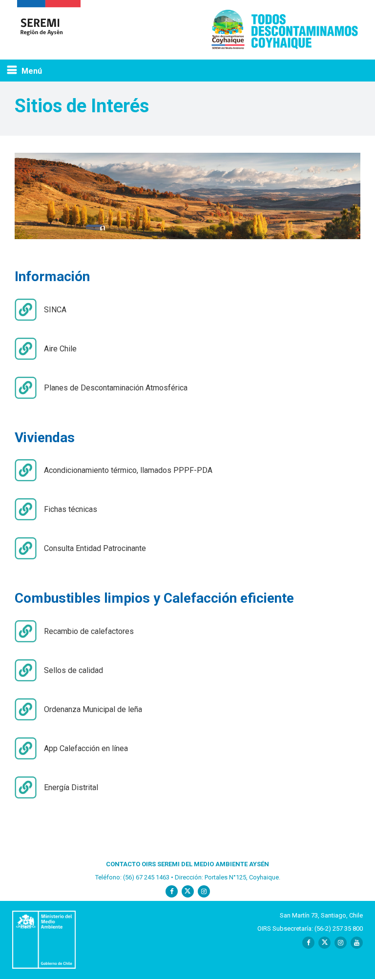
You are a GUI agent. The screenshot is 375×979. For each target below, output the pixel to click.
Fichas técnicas (70, 509)
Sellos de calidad (73, 670)
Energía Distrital (71, 787)
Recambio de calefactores (89, 631)
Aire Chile (60, 348)
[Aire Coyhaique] (49, 30)
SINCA (55, 309)
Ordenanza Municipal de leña (93, 709)
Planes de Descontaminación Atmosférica (116, 387)
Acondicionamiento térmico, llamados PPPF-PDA (128, 470)
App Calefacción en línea (86, 748)
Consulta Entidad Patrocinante (95, 548)
